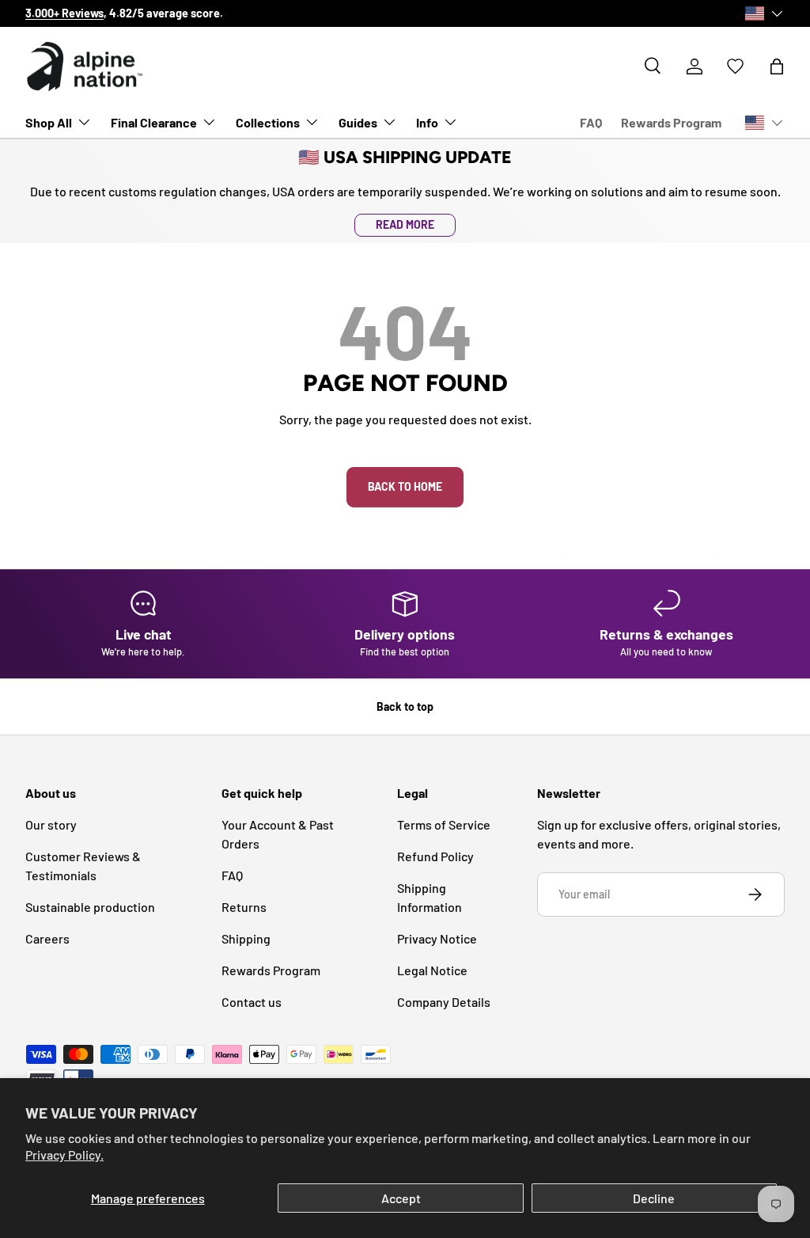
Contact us (251, 1001)
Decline (654, 1198)
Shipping (246, 938)
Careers (47, 938)
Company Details (443, 1001)
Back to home (405, 486)
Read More (405, 224)
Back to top (405, 706)
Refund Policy (435, 856)
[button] (777, 66)
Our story (728, 13)
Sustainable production (90, 906)
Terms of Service (443, 824)
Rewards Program (671, 122)
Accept (401, 1198)
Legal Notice (432, 970)
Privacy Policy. (64, 1154)
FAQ (591, 122)
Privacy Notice (437, 938)
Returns (244, 906)
